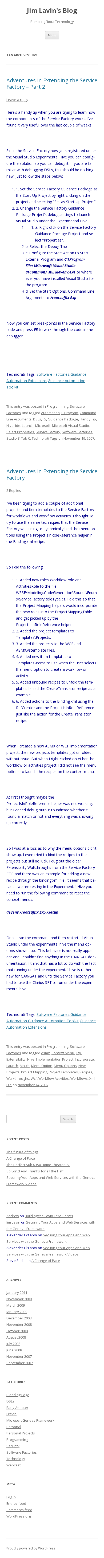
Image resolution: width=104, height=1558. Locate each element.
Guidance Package (63, 419)
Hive (10, 425)
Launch (28, 425)
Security (12, 1445)
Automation (50, 412)
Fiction (11, 1414)
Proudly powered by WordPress (30, 1548)
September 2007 (19, 1362)
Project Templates (63, 1072)
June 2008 (14, 1350)
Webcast (13, 1465)
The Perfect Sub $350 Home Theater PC (38, 1164)
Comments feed (19, 1509)
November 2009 (19, 1299)
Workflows (79, 1078)
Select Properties (20, 432)
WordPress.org (18, 1516)
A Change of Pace (20, 1158)
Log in (11, 1497)
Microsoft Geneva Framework (30, 1420)
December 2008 (18, 1318)
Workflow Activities (53, 1078)
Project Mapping (34, 1072)
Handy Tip (88, 419)
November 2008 (19, 1324)
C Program (69, 412)
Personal (13, 1426)
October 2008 (17, 1330)
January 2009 (16, 1311)
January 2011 (16, 1292)
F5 (44, 419)
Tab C (25, 438)
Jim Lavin (13, 1222)
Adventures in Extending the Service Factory (51, 474)
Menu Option (41, 1065)
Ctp (78, 1052)
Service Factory (48, 432)
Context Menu (62, 1052)
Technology (15, 1458)
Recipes (85, 1072)
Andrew (12, 1215)
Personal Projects (20, 1433)
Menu (52, 35)
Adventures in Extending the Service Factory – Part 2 (51, 83)
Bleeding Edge (17, 1394)
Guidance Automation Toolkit (53, 1020)
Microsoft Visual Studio (70, 425)
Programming (57, 406)
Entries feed (16, 1503)
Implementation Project (54, 1059)
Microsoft (42, 425)
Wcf (34, 1078)
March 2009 (15, 1305)
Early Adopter (17, 1407)
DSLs (37, 419)
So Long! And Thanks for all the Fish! (35, 1171)
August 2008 (16, 1337)
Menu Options (65, 1065)
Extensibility (16, 1059)
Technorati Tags (45, 438)
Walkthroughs (17, 1078)
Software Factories (53, 374)
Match (25, 1065)
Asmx (45, 1052)
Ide (17, 425)
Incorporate (84, 1059)
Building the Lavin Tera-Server (49, 1215)
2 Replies (13, 490)
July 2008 (13, 1343)
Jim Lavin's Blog (52, 10)
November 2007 (19, 1356)
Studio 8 (12, 438)
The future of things (22, 1152)
